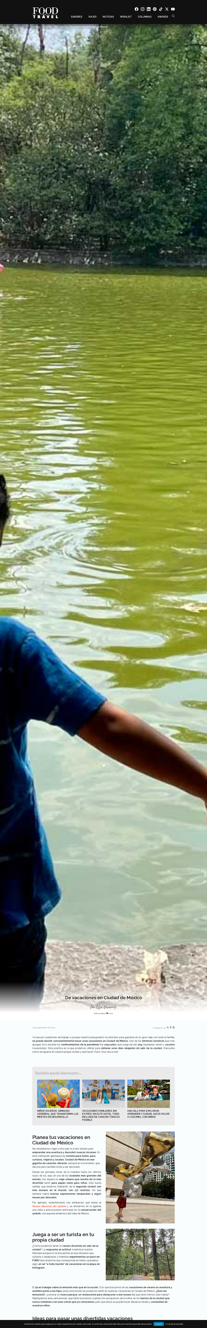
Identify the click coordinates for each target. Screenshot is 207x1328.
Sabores (76, 16)
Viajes (92, 16)
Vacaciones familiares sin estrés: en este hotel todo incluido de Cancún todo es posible (101, 1115)
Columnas (145, 16)
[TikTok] (161, 9)
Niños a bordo (61, 27)
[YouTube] (173, 9)
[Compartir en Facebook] (170, 1028)
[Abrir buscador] (173, 15)
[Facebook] (136, 9)
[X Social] (167, 9)
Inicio (37, 27)
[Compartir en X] (168, 1028)
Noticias (108, 16)
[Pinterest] (155, 9)
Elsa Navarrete (106, 1007)
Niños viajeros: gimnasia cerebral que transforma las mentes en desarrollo (57, 1113)
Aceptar (158, 1324)
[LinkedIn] (148, 9)
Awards (163, 16)
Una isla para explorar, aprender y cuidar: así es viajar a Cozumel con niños (148, 1113)
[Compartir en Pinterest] (173, 1028)
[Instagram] (142, 9)
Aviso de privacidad (174, 1324)
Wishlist (126, 16)
